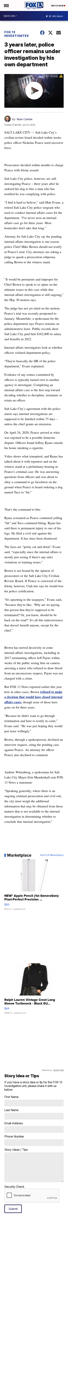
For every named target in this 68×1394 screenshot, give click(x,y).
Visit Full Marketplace (52, 855)
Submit (13, 1209)
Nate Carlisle (24, 119)
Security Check (14, 1186)
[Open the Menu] (6, 5)
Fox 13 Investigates (16, 34)
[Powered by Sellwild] (58, 1070)
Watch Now (57, 6)
